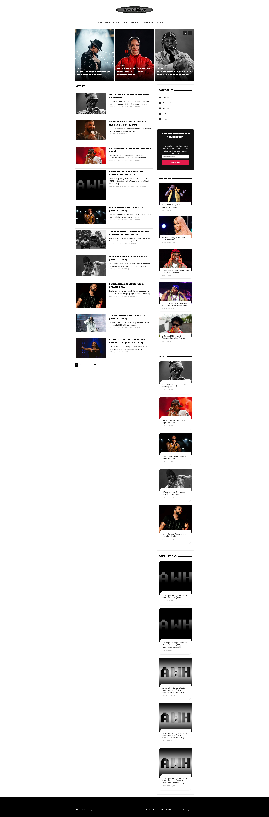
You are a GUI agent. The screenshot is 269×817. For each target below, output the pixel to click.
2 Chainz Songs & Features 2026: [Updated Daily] (127, 317)
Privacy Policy (188, 810)
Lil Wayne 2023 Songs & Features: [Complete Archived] (175, 271)
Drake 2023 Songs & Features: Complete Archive (174, 206)
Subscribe (175, 162)
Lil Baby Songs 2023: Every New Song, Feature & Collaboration (174, 304)
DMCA (168, 810)
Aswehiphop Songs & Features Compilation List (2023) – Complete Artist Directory (174, 735)
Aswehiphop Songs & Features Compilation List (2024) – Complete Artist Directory (174, 690)
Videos (116, 22)
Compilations (147, 22)
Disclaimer (176, 810)
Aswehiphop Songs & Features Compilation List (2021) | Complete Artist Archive (174, 644)
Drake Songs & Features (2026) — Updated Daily (127, 285)
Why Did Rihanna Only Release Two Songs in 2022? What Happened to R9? (93, 71)
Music (108, 22)
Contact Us (150, 810)
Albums (125, 22)
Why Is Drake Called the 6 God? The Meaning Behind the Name (129, 123)
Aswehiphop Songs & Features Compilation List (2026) (126, 173)
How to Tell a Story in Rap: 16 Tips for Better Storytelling (173, 73)
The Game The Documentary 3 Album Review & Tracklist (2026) (129, 233)
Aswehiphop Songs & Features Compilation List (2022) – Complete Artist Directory (174, 780)
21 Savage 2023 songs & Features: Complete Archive (173, 337)
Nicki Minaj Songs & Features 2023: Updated (173, 238)
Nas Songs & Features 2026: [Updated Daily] (130, 150)
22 (91, 365)
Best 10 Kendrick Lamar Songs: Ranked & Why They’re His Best (134, 73)
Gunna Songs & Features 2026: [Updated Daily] (126, 209)
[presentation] (185, 33)
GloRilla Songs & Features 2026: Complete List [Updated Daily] (127, 341)
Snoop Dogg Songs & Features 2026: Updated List (129, 96)
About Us (160, 22)
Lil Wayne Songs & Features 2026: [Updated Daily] (128, 258)
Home (100, 22)
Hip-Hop (134, 22)
